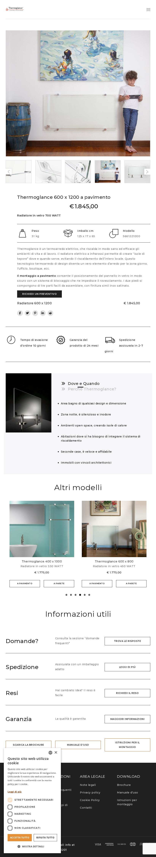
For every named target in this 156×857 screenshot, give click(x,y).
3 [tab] (76, 595)
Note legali (88, 785)
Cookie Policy (90, 800)
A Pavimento (25, 583)
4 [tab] (80, 595)
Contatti (86, 807)
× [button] (55, 752)
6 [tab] (89, 595)
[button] (32, 846)
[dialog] (32, 800)
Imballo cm (85, 231)
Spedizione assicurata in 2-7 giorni (124, 345)
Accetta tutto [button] (19, 837)
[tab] (80, 383)
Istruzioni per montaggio (127, 802)
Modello (129, 231)
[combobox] (50, 753)
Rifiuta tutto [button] (45, 837)
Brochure (124, 785)
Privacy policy (90, 792)
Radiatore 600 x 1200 (34, 303)
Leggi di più (15, 791)
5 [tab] (85, 595)
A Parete (59, 583)
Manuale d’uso (127, 792)
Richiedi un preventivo (39, 293)
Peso (35, 231)
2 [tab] (71, 595)
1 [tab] (66, 595)
